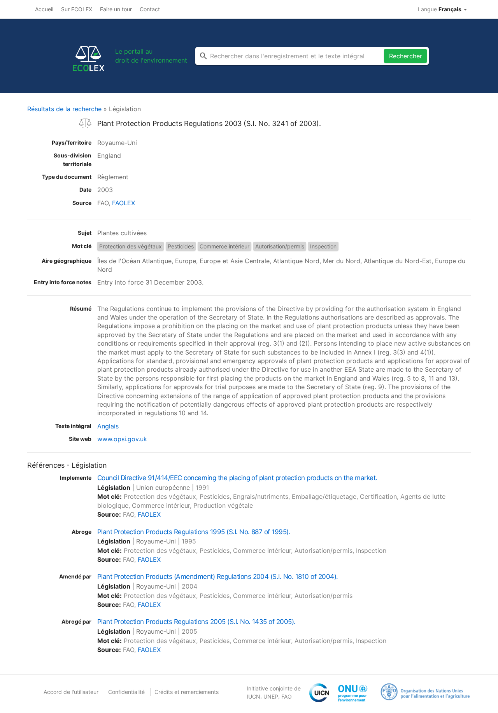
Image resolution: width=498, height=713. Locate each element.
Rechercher (405, 56)
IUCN (253, 696)
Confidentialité (126, 692)
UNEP (270, 696)
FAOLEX (123, 203)
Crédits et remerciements (186, 692)
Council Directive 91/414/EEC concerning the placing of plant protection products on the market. (237, 478)
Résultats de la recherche (64, 109)
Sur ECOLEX (76, 9)
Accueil (44, 9)
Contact (150, 9)
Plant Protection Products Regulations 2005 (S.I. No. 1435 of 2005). (196, 622)
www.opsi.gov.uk (122, 439)
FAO (286, 696)
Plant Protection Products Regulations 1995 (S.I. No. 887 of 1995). (193, 532)
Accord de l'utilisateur (71, 692)
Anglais (108, 426)
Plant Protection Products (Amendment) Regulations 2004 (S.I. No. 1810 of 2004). (217, 576)
